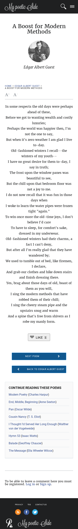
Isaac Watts (29, 436)
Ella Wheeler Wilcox (40, 450)
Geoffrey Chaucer (30, 443)
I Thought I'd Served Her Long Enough (33, 424)
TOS (29, 505)
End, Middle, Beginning (23, 402)
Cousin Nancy (17, 416)
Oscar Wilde (23, 409)
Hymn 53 (14, 436)
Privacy (19, 505)
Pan (11, 409)
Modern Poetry (18, 394)
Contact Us (41, 505)
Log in (30, 484)
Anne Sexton (47, 402)
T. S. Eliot (34, 416)
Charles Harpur (38, 394)
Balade (13, 443)
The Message (17, 450)
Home (8, 86)
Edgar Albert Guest (27, 86)
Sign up (45, 484)
